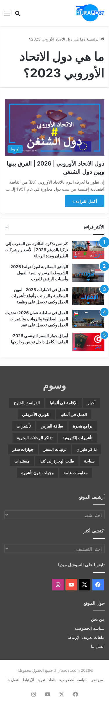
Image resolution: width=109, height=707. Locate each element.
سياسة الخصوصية (89, 628)
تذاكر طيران (86, 449)
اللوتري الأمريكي (36, 414)
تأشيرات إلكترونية (77, 437)
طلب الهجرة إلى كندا (57, 460)
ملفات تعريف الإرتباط (86, 637)
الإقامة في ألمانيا (64, 402)
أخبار (91, 402)
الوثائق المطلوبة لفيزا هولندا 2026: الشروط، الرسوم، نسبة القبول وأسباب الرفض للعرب (38, 272)
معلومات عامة (76, 472)
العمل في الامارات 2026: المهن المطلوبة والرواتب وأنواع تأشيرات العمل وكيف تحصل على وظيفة (39, 295)
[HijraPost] (90, 13)
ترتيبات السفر (55, 449)
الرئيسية (93, 39)
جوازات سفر (23, 449)
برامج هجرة (82, 425)
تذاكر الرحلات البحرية (35, 437)
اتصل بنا (98, 646)
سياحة (89, 460)
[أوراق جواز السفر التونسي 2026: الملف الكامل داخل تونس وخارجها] (88, 342)
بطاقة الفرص (52, 425)
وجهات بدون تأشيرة (37, 472)
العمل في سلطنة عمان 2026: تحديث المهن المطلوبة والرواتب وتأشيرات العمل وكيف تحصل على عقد (36, 318)
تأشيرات (24, 425)
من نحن (98, 619)
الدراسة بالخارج (27, 402)
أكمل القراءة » (84, 201)
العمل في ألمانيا (73, 414)
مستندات (22, 460)
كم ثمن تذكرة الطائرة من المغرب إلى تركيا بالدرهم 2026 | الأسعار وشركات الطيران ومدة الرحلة (36, 249)
